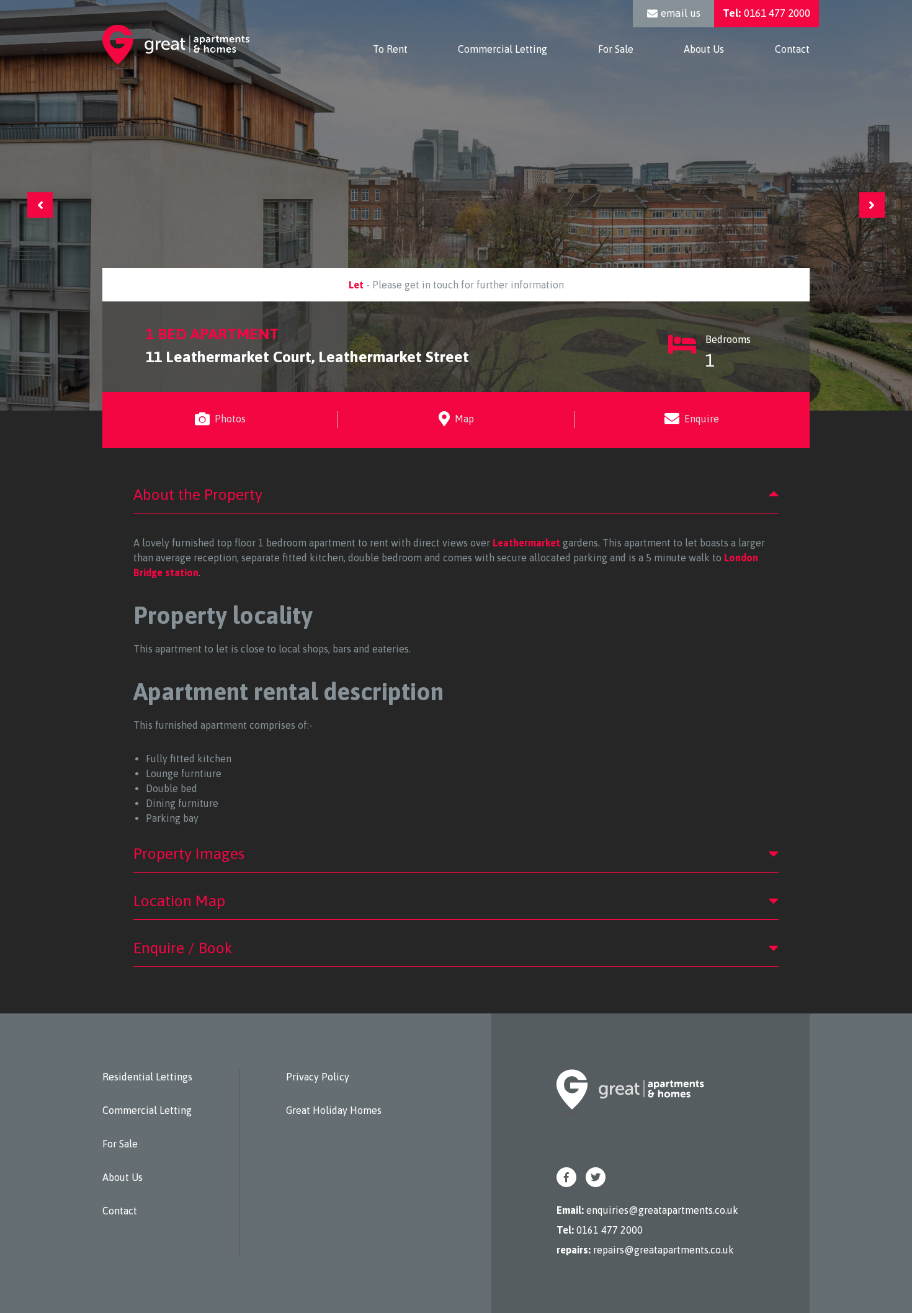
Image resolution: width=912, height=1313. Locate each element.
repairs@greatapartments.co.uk (663, 1249)
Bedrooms (728, 352)
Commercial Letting (502, 49)
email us (680, 13)
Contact (792, 49)
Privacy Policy (317, 1076)
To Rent (390, 49)
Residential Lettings (147, 1076)
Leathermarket (526, 542)
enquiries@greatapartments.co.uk (662, 1210)
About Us (704, 49)
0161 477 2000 (766, 13)
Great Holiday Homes (334, 1110)
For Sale (615, 49)
